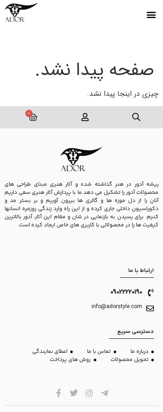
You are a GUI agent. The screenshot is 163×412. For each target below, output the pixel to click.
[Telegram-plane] (104, 393)
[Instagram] (89, 393)
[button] (151, 14)
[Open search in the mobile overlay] (136, 117)
